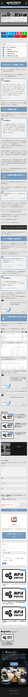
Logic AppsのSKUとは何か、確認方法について (20, 433)
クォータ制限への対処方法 (8, 53)
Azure (8, 27)
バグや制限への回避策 (16, 21)
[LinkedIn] (7, 36)
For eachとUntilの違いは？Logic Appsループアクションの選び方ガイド (21, 416)
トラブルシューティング (7, 21)
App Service (5, 18)
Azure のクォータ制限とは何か (9, 47)
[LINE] (24, 33)
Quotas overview (6, 98)
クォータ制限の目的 (7, 49)
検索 (4, 563)
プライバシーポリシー (14, 690)
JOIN (14, 664)
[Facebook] (3, 33)
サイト (2, 488)
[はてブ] (14, 33)
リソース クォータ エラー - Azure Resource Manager (18, 303)
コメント (3, 465)
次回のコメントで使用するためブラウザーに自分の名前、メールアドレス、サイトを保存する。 (13, 495)
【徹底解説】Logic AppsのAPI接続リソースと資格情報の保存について (14, 622)
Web (12, 27)
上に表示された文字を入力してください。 (9, 499)
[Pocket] (19, 33)
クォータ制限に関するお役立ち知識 (10, 55)
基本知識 (22, 21)
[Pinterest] (20, 36)
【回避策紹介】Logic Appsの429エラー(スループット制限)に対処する (21, 425)
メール (2, 483)
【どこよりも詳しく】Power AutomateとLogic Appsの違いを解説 (13, 584)
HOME (3, 27)
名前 (2, 478)
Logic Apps (4, 19)
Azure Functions (15, 18)
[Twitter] (8, 33)
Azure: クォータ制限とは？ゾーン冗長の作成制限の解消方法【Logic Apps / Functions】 (13, 603)
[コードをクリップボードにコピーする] (25, 228)
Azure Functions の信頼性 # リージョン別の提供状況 (14, 198)
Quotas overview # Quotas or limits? (10, 288)
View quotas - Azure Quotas (17, 397)
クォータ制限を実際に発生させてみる (10, 51)
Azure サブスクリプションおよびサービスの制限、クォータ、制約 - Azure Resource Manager (18, 379)
